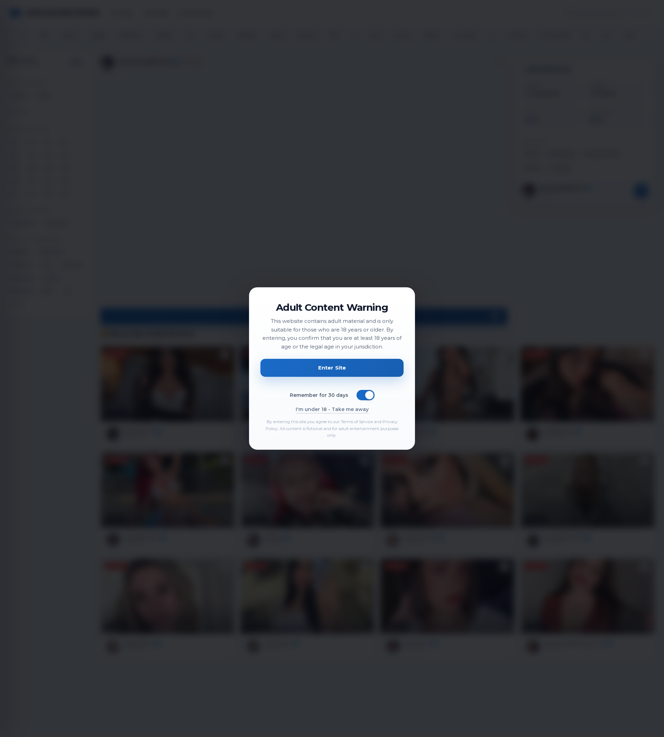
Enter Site (332, 367)
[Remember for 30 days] (366, 395)
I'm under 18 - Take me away (332, 409)
